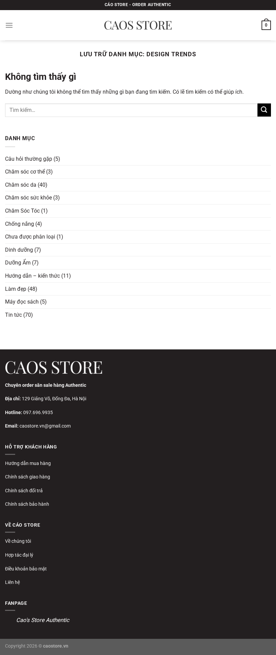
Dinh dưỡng (19, 250)
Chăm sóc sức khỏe (28, 197)
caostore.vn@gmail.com (45, 426)
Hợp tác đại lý (19, 555)
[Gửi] (264, 110)
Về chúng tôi (18, 541)
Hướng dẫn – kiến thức (32, 276)
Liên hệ (12, 582)
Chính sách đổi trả (24, 490)
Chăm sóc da (20, 185)
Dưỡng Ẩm (18, 262)
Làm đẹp (15, 289)
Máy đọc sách (22, 302)
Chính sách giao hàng (27, 476)
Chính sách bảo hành (27, 504)
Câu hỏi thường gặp (28, 159)
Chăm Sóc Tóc (22, 211)
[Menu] (9, 25)
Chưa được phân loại (30, 236)
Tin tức (13, 315)
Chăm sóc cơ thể (25, 171)
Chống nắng (19, 224)
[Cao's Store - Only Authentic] (138, 25)
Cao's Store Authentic (42, 620)
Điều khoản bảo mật (26, 568)
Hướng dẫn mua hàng (28, 463)
